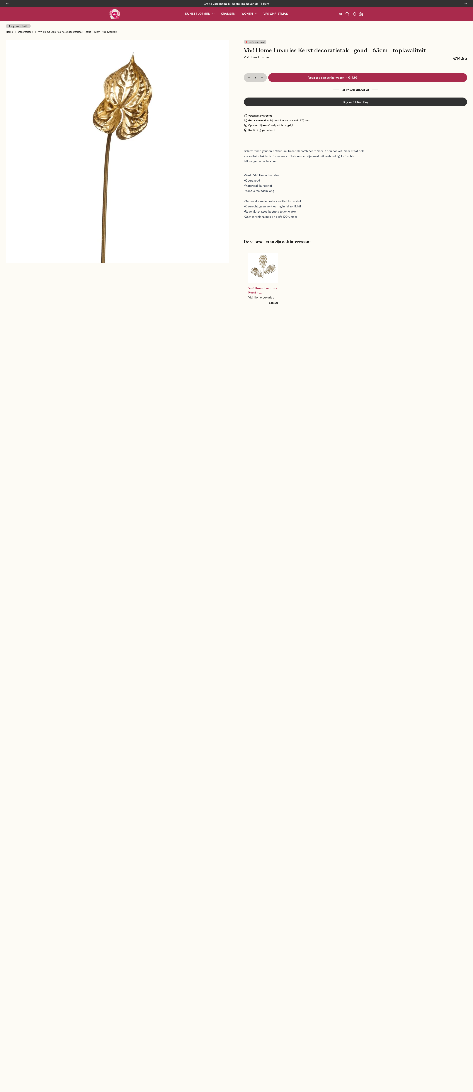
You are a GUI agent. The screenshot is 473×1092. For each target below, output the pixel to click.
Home (9, 31)
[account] (354, 14)
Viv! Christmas (275, 13)
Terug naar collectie (18, 26)
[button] (248, 77)
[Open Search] (347, 14)
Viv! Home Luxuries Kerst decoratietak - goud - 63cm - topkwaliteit (77, 31)
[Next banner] (465, 3)
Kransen (228, 13)
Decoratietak (25, 31)
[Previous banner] (7, 3)
